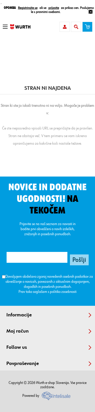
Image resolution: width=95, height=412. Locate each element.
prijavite (53, 8)
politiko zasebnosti (63, 292)
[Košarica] (87, 27)
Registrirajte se (27, 8)
